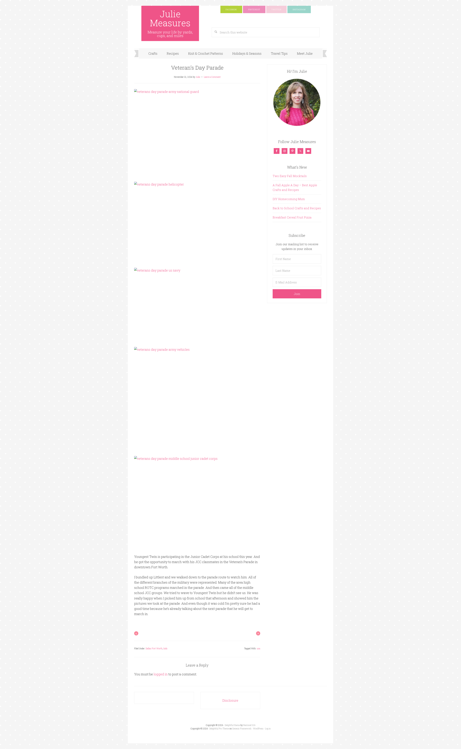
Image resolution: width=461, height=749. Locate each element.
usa (258, 648)
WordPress (258, 728)
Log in (268, 728)
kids (165, 648)
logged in (161, 674)
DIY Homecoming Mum (289, 199)
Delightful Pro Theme (219, 728)
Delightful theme (232, 725)
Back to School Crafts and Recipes (297, 208)
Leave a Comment (212, 76)
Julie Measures (170, 18)
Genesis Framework (241, 728)
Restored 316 (249, 725)
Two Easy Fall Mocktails (290, 176)
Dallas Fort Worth (154, 648)
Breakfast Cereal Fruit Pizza (292, 217)
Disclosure (230, 700)
